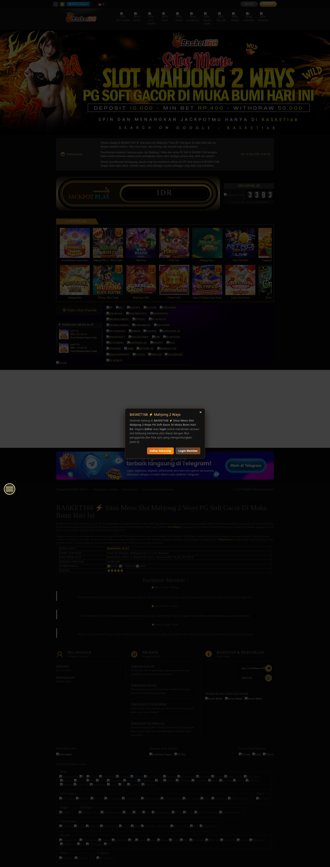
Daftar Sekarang (160, 451)
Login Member (188, 451)
